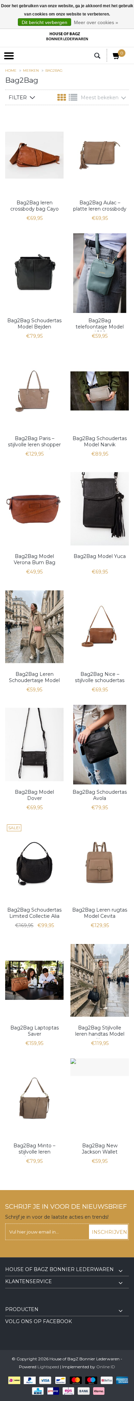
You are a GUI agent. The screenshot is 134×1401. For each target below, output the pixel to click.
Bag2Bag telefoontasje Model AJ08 (100, 324)
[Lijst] (73, 99)
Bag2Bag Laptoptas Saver (34, 1031)
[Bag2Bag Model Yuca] (99, 509)
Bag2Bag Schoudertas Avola (99, 795)
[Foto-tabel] (62, 99)
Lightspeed (48, 1366)
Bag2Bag (54, 70)
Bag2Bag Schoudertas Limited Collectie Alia (34, 913)
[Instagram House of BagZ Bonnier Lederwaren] (23, 1301)
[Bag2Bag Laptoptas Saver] (34, 980)
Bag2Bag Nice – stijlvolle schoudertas (99, 677)
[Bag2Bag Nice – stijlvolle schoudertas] (99, 627)
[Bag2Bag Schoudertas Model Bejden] (34, 273)
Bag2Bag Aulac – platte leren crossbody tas (99, 206)
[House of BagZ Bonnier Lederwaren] (67, 36)
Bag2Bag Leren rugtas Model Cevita (99, 913)
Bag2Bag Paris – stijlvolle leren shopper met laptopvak (34, 442)
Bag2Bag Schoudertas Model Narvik (99, 441)
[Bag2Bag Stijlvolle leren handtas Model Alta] (99, 980)
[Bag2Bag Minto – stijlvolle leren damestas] (34, 1098)
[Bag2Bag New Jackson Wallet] (99, 1067)
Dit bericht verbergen (44, 22)
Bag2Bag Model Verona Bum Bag (34, 559)
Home (10, 70)
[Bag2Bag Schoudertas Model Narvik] (99, 391)
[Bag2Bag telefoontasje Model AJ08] (99, 273)
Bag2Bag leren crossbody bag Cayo (34, 206)
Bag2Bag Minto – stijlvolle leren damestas (34, 1149)
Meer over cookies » (96, 22)
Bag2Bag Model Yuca (100, 556)
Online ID (105, 1366)
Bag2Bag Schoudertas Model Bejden (34, 323)
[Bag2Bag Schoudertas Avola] (99, 744)
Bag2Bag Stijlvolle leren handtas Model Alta (99, 1031)
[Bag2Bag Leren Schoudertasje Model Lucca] (34, 627)
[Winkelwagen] (116, 57)
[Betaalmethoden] (13, 1379)
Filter (18, 97)
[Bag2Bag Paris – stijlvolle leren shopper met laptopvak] (34, 391)
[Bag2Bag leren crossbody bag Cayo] (34, 155)
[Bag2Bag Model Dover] (34, 744)
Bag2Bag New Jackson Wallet (100, 1149)
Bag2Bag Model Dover (34, 795)
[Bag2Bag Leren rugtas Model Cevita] (99, 862)
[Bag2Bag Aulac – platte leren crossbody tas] (99, 155)
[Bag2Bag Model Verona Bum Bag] (34, 509)
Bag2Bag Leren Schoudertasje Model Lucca (34, 678)
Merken (31, 70)
